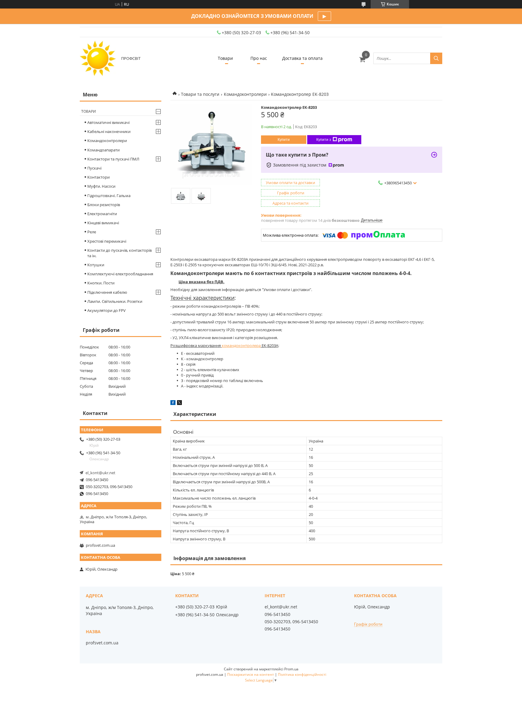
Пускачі (94, 168)
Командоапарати (103, 150)
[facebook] (173, 403)
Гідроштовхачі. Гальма (108, 195)
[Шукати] (436, 58)
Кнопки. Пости (100, 283)
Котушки (95, 264)
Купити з (323, 140)
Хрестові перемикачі (106, 241)
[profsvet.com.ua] (98, 58)
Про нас (258, 58)
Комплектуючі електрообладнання (120, 274)
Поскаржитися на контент (250, 674)
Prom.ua (291, 669)
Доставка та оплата (302, 58)
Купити (284, 140)
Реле (91, 232)
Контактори (98, 177)
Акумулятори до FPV (106, 310)
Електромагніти (102, 213)
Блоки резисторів (103, 204)
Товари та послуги (200, 94)
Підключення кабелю (107, 292)
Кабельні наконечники (108, 131)
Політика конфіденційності (302, 674)
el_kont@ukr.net (100, 472)
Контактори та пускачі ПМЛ (113, 159)
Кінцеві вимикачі (103, 222)
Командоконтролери (245, 94)
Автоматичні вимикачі (108, 122)
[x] (179, 403)
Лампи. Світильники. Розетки (114, 301)
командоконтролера (241, 345)
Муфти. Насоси (101, 186)
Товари (225, 58)
